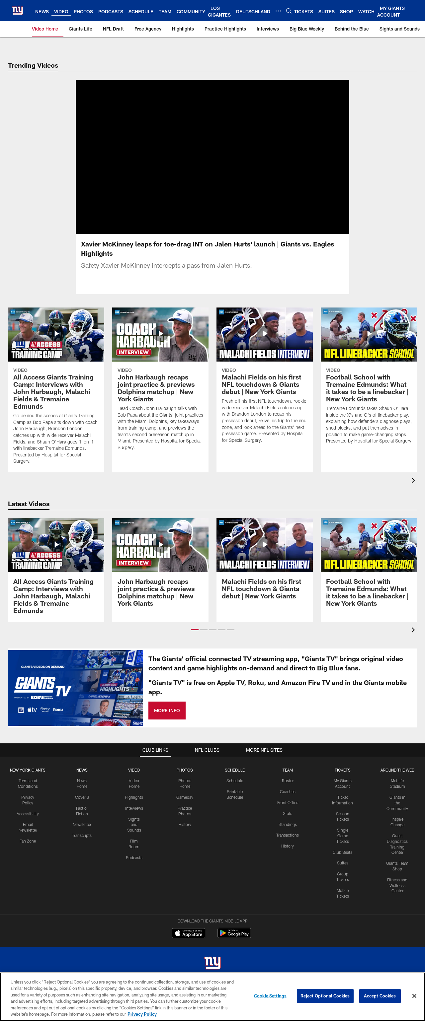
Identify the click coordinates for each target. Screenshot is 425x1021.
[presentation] (414, 481)
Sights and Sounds (134, 825)
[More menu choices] (278, 11)
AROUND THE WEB (397, 770)
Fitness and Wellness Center (397, 885)
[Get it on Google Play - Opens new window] (234, 936)
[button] (194, 629)
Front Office (287, 802)
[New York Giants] (212, 963)
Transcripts (82, 835)
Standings (288, 824)
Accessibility (28, 813)
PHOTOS (185, 770)
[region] (212, 996)
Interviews (134, 808)
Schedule (234, 780)
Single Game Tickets (342, 836)
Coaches (288, 791)
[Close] (414, 996)
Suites (342, 862)
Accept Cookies (380, 995)
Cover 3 (82, 797)
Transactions (287, 835)
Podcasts (134, 857)
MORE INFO (167, 710)
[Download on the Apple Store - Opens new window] (188, 933)
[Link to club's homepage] (18, 11)
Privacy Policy (142, 1014)
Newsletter (82, 824)
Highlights (134, 797)
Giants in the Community (397, 803)
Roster (288, 780)
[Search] (289, 10)
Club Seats (342, 852)
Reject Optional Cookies (325, 995)
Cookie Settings (270, 995)
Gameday (184, 797)
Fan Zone (28, 841)
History (185, 824)
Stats (287, 813)
